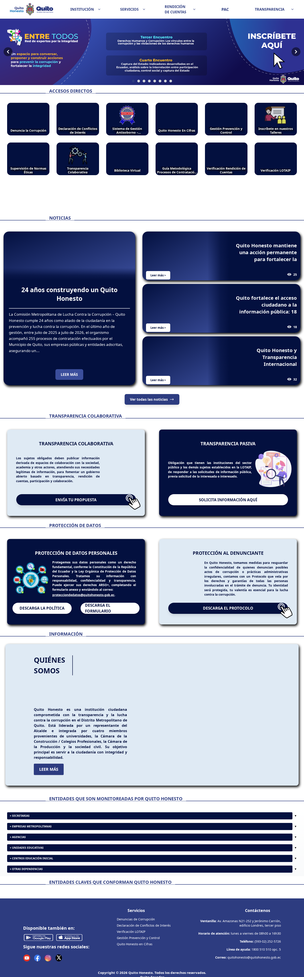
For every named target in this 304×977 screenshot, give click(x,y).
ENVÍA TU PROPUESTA (76, 499)
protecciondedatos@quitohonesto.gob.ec (83, 595)
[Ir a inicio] (31, 9)
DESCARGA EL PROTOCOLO (228, 608)
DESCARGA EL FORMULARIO (98, 608)
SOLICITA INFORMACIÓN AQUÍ (228, 499)
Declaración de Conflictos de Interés (144, 961)
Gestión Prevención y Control (138, 973)
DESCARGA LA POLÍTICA (42, 608)
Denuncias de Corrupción (136, 955)
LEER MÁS (69, 374)
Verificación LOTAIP (131, 967)
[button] (86, 9)
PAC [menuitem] (225, 9)
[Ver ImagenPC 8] (152, 52)
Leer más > (158, 275)
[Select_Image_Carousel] (133, 81)
